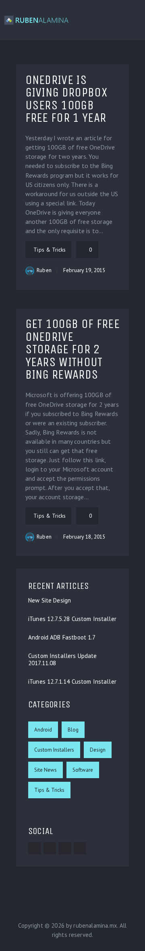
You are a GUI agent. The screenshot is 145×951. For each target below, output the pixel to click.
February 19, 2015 (84, 270)
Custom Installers (54, 749)
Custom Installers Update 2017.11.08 (62, 659)
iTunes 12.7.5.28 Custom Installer (72, 619)
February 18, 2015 (84, 536)
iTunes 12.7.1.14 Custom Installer (72, 681)
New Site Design (49, 600)
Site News (45, 770)
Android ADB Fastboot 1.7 (62, 637)
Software (82, 770)
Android (43, 729)
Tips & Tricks (49, 790)
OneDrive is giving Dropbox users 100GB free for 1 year (66, 99)
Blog (73, 729)
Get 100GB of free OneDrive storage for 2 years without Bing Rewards (72, 349)
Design (98, 749)
